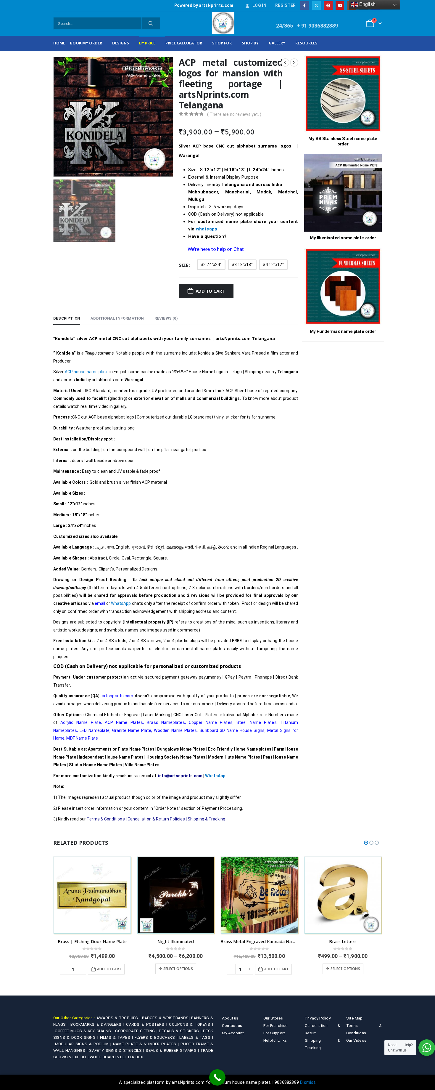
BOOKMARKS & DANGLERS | (98, 1024)
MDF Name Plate (82, 738)
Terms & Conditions (106, 819)
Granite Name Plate (131, 730)
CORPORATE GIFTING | (137, 1030)
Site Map (354, 1018)
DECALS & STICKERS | (181, 1030)
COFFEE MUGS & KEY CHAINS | (85, 1030)
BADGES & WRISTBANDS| (166, 1017)
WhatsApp (121, 603)
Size (184, 265)
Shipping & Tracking (206, 819)
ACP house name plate (87, 371)
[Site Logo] (223, 23)
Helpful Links (275, 1040)
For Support (274, 1032)
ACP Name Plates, (124, 722)
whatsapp (207, 229)
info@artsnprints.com (180, 775)
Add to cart (210, 291)
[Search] (151, 23)
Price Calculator (183, 43)
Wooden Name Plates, (176, 730)
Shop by (250, 43)
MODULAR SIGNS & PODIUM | (84, 1043)
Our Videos (356, 1040)
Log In (259, 5)
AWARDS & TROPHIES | (118, 1017)
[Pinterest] (328, 5)
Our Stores (273, 1018)
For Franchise (275, 1025)
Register (285, 5)
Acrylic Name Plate (80, 722)
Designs (120, 43)
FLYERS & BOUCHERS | (157, 1037)
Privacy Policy (318, 1018)
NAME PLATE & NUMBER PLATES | (147, 1043)
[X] (316, 5)
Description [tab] (66, 318)
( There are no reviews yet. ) (234, 114)
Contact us (232, 1025)
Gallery (277, 43)
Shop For (222, 43)
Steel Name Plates (256, 722)
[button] (366, 842)
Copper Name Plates (211, 722)
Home (59, 43)
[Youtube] (340, 5)
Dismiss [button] (308, 1082)
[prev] (285, 62)
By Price (147, 43)
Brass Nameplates (166, 722)
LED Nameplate (95, 730)
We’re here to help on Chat (216, 249)
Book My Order (86, 43)
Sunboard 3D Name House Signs (231, 730)
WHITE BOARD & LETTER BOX (116, 1056)
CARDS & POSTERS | (147, 1024)
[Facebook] (304, 5)
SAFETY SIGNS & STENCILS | (117, 1050)
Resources (306, 43)
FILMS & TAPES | (117, 1037)
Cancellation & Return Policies (156, 819)
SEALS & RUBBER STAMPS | (173, 1050)
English (367, 4)
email (100, 603)
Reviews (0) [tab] (166, 318)
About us (230, 1018)
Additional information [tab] (117, 318)
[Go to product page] (92, 895)
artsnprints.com (117, 695)
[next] (294, 62)
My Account (233, 1032)
